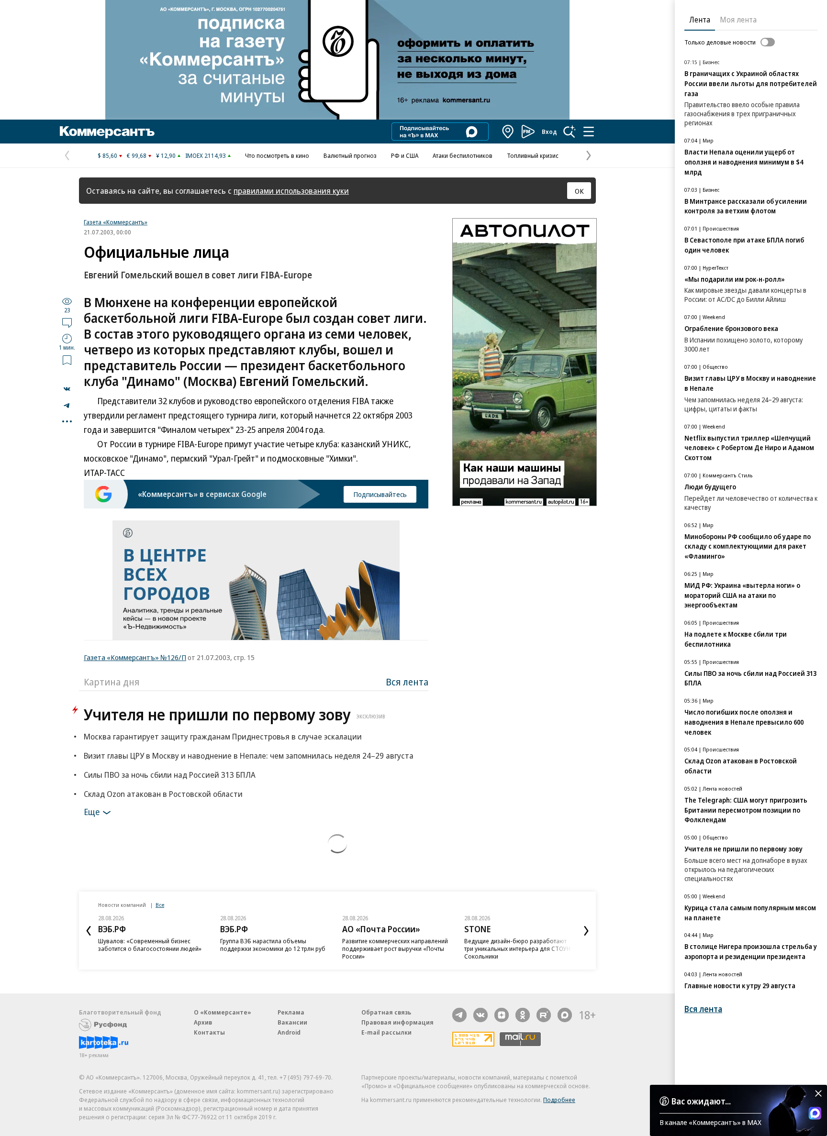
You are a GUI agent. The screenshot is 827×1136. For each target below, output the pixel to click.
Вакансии (292, 1022)
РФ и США (404, 155)
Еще (92, 811)
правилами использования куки (291, 190)
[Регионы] (508, 131)
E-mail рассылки (386, 1032)
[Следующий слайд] (586, 930)
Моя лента (738, 19)
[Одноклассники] (522, 1015)
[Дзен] (501, 1015)
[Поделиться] (67, 389)
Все (160, 904)
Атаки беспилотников (462, 155)
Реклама (291, 1012)
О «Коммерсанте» (222, 1012)
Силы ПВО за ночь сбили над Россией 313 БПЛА (170, 774)
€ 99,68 (136, 155)
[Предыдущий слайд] (88, 930)
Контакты (209, 1032)
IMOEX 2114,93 (205, 155)
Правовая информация (397, 1022)
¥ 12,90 (166, 155)
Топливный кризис (533, 155)
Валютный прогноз (350, 155)
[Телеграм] (459, 1015)
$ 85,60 (107, 155)
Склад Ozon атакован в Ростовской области (163, 793)
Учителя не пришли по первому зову (234, 714)
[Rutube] (543, 1015)
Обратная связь (386, 1012)
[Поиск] (569, 131)
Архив (203, 1022)
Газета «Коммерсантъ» (115, 222)
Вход (549, 131)
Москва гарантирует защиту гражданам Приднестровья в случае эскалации (223, 736)
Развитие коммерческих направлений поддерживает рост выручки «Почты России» (395, 948)
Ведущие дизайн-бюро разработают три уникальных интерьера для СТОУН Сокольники (517, 948)
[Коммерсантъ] (107, 131)
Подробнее (559, 1099)
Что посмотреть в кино (277, 155)
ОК (579, 191)
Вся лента (407, 681)
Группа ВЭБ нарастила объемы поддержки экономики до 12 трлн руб (272, 945)
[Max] (565, 1015)
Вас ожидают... (701, 1101)
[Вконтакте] (480, 1015)
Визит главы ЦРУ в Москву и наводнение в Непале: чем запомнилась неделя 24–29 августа (249, 755)
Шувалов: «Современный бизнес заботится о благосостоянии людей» (149, 945)
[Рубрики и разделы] (588, 131)
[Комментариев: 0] (67, 322)
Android (289, 1032)
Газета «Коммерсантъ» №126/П (135, 657)
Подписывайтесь (380, 494)
